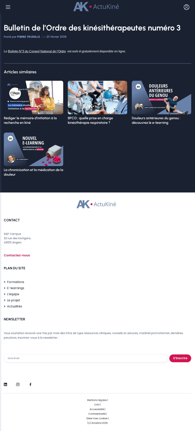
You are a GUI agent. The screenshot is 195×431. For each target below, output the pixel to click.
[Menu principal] (8, 7)
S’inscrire (180, 358)
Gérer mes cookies (97, 418)
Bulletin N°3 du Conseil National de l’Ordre (37, 51)
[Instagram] (17, 382)
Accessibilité (97, 409)
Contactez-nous (17, 255)
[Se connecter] (186, 7)
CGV (97, 404)
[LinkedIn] (5, 382)
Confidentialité (96, 413)
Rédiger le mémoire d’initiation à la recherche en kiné (30, 120)
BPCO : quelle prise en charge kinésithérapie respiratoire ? (90, 120)
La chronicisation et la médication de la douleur (33, 172)
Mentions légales (97, 400)
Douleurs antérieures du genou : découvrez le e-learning (156, 120)
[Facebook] (30, 382)
